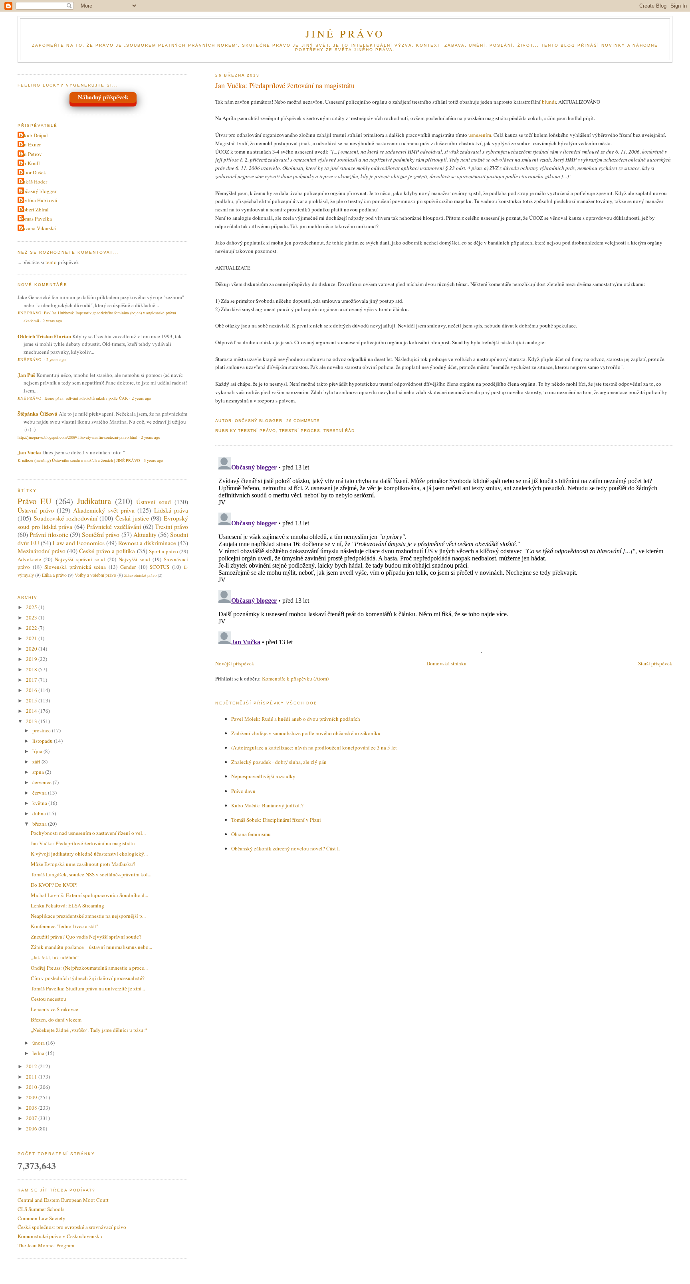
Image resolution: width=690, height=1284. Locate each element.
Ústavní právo (36, 510)
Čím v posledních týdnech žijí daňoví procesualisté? (88, 978)
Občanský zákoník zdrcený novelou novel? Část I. (285, 848)
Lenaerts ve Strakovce (54, 1009)
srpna (38, 771)
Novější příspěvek (234, 663)
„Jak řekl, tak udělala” (55, 957)
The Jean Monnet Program (46, 1245)
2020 (32, 648)
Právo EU (35, 501)
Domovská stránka (446, 663)
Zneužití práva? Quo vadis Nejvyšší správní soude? (86, 936)
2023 (32, 617)
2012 (32, 1066)
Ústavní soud (153, 502)
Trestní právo (257, 430)
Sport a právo (163, 551)
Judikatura (94, 501)
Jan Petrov (31, 154)
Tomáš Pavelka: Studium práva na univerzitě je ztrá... (88, 988)
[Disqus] (443, 553)
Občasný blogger (38, 191)
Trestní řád (339, 430)
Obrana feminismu (251, 834)
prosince (42, 730)
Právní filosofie (49, 534)
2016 (32, 690)
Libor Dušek (33, 172)
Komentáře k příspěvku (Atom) (295, 678)
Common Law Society (41, 1218)
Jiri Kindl (30, 163)
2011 (32, 1076)
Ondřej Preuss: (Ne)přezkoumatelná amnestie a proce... (89, 967)
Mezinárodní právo (41, 551)
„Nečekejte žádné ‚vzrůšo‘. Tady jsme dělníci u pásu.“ (89, 1030)
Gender (128, 566)
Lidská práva (171, 510)
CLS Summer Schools (41, 1209)
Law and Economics (78, 543)
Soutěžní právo (100, 534)
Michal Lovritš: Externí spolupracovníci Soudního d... (89, 895)
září (37, 761)
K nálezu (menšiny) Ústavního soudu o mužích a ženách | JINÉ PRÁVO (79, 460)
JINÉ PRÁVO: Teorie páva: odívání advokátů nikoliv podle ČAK (73, 398)
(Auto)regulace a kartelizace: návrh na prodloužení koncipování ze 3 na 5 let (314, 747)
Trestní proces (299, 430)
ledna (39, 1053)
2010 (32, 1087)
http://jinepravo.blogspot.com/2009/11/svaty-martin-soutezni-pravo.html (77, 437)
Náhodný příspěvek (103, 97)
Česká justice (132, 518)
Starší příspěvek (655, 663)
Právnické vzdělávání (114, 527)
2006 (32, 1128)
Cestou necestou (48, 998)
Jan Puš (26, 375)
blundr (549, 101)
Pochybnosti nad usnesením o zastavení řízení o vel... (88, 832)
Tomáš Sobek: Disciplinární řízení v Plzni (276, 819)
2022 (32, 627)
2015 (32, 700)
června (40, 792)
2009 (32, 1097)
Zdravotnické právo (140, 575)
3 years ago (153, 460)
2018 (32, 669)
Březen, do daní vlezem (56, 1019)
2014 (32, 710)
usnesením (479, 134)
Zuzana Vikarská (38, 228)
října (38, 751)
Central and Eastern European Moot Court (63, 1199)
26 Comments (303, 420)
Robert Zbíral (34, 209)
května (40, 803)
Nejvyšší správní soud (80, 559)
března (40, 823)
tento (51, 262)
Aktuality (145, 534)
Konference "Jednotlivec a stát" (64, 926)
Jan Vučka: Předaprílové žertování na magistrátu (285, 85)
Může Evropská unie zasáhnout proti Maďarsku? (83, 864)
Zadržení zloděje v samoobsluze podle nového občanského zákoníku (306, 733)
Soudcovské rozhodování (65, 518)
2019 (32, 659)
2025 (32, 607)
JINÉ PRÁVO (345, 33)
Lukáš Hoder (33, 181)
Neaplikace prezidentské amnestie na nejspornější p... (88, 915)
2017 (32, 679)
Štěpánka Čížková (38, 413)
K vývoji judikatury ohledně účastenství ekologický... (89, 853)
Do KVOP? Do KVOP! (54, 884)
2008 (32, 1107)
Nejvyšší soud (134, 559)
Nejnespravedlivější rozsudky (263, 776)
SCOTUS (159, 566)
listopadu (43, 740)
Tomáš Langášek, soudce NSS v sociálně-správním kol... (91, 874)
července (42, 782)
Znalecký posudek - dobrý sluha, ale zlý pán (279, 761)
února (39, 1042)
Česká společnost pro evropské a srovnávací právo (72, 1227)
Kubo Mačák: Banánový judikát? (267, 805)
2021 (32, 638)
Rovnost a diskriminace (147, 543)
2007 (32, 1118)
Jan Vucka (29, 452)
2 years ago (52, 320)
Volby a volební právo (95, 575)
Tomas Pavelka (36, 218)
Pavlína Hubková (38, 200)
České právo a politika (107, 551)
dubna (39, 813)
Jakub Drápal (34, 135)
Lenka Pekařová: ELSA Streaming (67, 905)
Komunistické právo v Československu (60, 1236)
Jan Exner (30, 144)
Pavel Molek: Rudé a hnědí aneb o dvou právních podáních (295, 718)
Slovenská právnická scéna (75, 566)
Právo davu (243, 791)
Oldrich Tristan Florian (44, 336)
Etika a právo (54, 575)
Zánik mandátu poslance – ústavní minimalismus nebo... (91, 947)
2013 (32, 721)
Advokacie (29, 559)
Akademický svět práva (104, 510)
